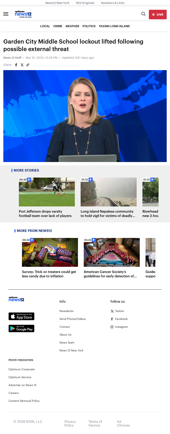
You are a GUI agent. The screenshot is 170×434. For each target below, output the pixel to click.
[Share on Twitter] (22, 65)
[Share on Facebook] (16, 65)
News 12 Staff (12, 57)
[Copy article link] (27, 65)
